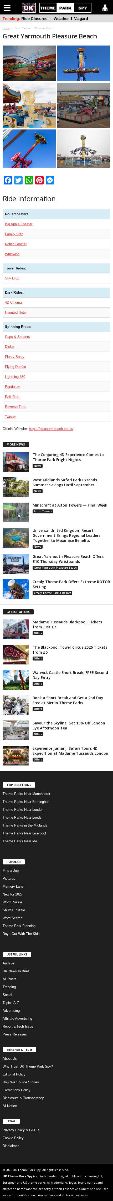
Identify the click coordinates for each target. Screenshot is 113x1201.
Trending (9, 987)
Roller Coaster (16, 244)
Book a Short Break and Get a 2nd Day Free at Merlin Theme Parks (68, 700)
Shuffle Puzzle (14, 910)
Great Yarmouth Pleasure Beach (55, 567)
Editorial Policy (14, 1074)
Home (6, 28)
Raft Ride (12, 397)
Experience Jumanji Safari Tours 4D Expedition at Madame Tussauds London (70, 751)
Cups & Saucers (17, 337)
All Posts (10, 979)
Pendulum (12, 387)
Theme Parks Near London (23, 810)
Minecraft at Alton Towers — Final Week (70, 505)
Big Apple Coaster (18, 224)
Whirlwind (12, 254)
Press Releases (15, 1034)
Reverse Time (15, 407)
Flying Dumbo (15, 367)
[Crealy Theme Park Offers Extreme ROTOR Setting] (16, 589)
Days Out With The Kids (21, 934)
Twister (10, 417)
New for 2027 (13, 894)
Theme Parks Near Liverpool (24, 833)
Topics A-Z (11, 1003)
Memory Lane (13, 886)
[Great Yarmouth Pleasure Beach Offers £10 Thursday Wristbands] (16, 564)
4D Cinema (13, 302)
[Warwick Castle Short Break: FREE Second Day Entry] (16, 680)
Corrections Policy (16, 1090)
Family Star (14, 234)
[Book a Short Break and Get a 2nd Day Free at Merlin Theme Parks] (16, 705)
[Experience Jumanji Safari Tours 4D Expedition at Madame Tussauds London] (16, 755)
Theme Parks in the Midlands (25, 825)
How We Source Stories (21, 1082)
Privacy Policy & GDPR (21, 1130)
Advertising (11, 1011)
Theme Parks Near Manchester (26, 794)
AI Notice (10, 1106)
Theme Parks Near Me (20, 841)
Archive (8, 963)
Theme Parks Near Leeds (22, 817)
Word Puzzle (12, 902)
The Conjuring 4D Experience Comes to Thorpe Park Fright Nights (68, 457)
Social (7, 995)
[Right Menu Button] (105, 7)
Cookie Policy (13, 1138)
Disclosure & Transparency (23, 1098)
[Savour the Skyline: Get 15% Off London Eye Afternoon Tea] (16, 730)
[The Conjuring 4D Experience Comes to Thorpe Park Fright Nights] (16, 462)
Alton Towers (43, 511)
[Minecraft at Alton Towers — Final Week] (16, 512)
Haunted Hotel (16, 312)
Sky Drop (12, 278)
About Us (10, 1058)
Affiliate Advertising (17, 1018)
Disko (9, 347)
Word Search (12, 918)
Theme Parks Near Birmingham (26, 802)
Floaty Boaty (14, 357)
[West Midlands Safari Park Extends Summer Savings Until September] (16, 487)
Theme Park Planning (19, 926)
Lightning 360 (15, 377)
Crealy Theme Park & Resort (52, 593)
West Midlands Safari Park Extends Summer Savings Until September (65, 482)
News (37, 466)
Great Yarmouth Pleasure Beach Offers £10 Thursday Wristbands (68, 559)
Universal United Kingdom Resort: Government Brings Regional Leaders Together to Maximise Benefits (66, 535)
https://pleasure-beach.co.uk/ (51, 429)
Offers (38, 633)
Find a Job (11, 871)
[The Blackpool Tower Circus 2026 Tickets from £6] (16, 654)
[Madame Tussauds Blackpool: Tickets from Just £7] (16, 629)
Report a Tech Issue (18, 1026)
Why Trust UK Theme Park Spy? (28, 1066)
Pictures (9, 878)
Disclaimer (11, 1146)
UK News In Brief (16, 971)
